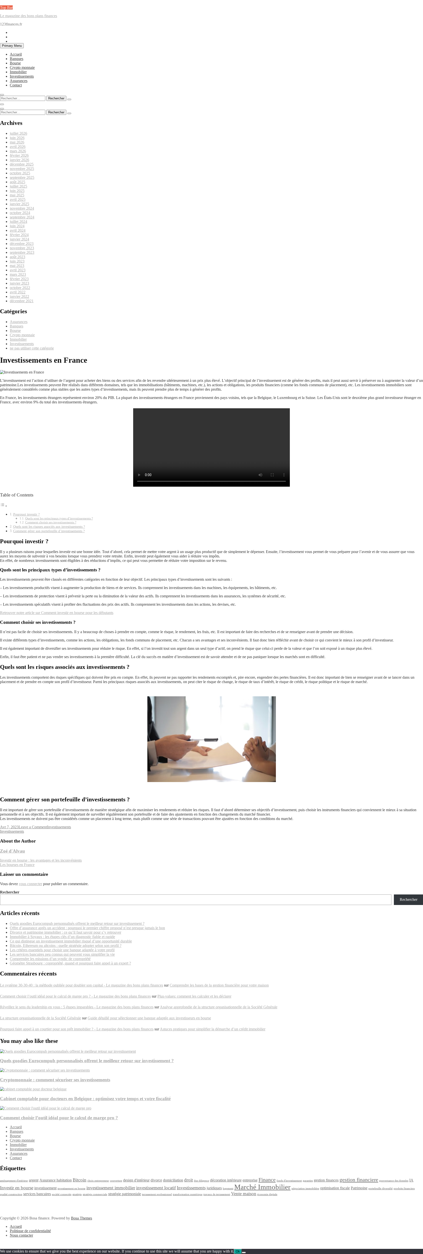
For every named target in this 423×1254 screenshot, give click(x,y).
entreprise (250, 1180)
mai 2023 (17, 266)
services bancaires (37, 1194)
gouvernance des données (393, 1180)
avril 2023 (17, 270)
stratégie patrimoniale (124, 1194)
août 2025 (17, 182)
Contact (16, 85)
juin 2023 (17, 261)
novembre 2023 (22, 248)
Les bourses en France (17, 865)
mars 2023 (18, 274)
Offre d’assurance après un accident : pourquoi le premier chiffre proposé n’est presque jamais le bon (87, 928)
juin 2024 (17, 226)
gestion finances (326, 1180)
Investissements (22, 76)
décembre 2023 (22, 243)
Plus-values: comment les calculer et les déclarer (194, 996)
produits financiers (404, 1188)
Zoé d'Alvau (12, 851)
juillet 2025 (18, 186)
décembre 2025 (22, 164)
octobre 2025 (20, 173)
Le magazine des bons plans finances (28, 16)
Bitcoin (79, 1179)
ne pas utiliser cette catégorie (32, 348)
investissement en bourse (71, 1188)
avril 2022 (17, 292)
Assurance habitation (55, 1180)
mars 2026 (18, 151)
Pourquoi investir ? (26, 514)
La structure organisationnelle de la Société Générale (40, 1018)
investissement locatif (156, 1187)
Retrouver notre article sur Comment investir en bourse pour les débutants (56, 613)
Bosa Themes (81, 1218)
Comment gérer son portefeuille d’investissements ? (49, 531)
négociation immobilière (305, 1188)
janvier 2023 (19, 283)
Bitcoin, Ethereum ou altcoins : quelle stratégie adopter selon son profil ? (65, 945)
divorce (156, 1180)
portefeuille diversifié (380, 1188)
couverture (116, 1180)
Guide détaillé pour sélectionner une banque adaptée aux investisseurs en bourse (149, 1018)
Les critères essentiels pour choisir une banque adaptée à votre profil (62, 950)
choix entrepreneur (98, 1180)
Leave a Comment (33, 827)
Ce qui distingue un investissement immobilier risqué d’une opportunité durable (71, 941)
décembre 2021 (22, 301)
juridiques (214, 1188)
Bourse (15, 63)
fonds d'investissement (289, 1180)
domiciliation (173, 1180)
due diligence (201, 1180)
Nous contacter (21, 1235)
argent (33, 1180)
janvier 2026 (19, 160)
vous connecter (30, 884)
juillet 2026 (18, 133)
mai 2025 (17, 195)
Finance (267, 1180)
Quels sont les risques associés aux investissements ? (49, 527)
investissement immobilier (110, 1187)
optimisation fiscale (335, 1188)
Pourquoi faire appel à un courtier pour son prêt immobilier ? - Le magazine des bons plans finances (76, 1029)
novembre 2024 (22, 208)
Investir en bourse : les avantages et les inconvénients (41, 860)
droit (188, 1179)
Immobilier (18, 72)
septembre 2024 (22, 217)
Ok (238, 1251)
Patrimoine (359, 1188)
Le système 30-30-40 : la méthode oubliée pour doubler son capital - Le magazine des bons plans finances (81, 985)
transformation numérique (187, 1194)
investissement (45, 1188)
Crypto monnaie (22, 67)
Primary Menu (12, 46)
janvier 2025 (19, 204)
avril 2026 (17, 147)
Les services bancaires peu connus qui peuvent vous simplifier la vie (62, 954)
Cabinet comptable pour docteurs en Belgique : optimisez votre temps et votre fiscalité (85, 1098)
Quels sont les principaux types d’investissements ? (59, 518)
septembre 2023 (22, 252)
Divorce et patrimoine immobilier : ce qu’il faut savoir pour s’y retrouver (65, 932)
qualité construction (11, 1194)
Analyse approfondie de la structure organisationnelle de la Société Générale (218, 1007)
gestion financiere (359, 1180)
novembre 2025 (22, 169)
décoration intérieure (226, 1180)
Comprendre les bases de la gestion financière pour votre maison (219, 985)
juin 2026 (17, 138)
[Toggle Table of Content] (3, 506)
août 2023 (17, 257)
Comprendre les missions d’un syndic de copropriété (50, 959)
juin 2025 (17, 191)
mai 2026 (17, 142)
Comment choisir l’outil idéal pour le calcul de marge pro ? (59, 1117)
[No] (244, 1252)
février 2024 (19, 235)
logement (228, 1188)
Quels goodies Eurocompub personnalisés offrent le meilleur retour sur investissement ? (77, 923)
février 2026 (19, 155)
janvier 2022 (19, 296)
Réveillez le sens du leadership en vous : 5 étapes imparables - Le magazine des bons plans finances (76, 1007)
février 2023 (19, 279)
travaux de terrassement (216, 1194)
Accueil (16, 54)
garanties (308, 1180)
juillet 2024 (18, 221)
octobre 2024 (20, 213)
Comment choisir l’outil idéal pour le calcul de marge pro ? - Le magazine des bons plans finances (75, 996)
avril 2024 (17, 230)
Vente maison (243, 1193)
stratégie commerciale (95, 1194)
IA (411, 1180)
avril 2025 (17, 199)
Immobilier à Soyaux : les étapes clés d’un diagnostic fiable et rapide (62, 937)
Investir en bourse (16, 1187)
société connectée (61, 1194)
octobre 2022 (20, 288)
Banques (16, 59)
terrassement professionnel (157, 1194)
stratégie (77, 1194)
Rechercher (9, 892)
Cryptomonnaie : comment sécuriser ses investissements (55, 1079)
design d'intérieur (136, 1180)
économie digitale (267, 1194)
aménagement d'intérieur (14, 1180)
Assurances (18, 81)
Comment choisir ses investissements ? (50, 522)
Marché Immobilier (262, 1187)
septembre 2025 (22, 177)
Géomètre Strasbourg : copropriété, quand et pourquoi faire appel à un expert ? (70, 963)
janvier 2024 (19, 239)
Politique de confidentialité (30, 1231)
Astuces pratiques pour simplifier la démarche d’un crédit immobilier (212, 1029)
